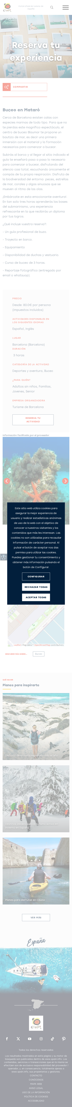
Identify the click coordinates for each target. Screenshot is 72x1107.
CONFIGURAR (36, 576)
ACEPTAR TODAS (36, 597)
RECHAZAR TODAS (36, 587)
